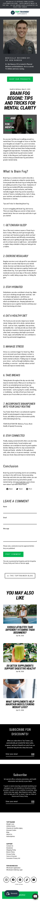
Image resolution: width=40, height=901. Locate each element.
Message (6, 529)
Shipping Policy (11, 850)
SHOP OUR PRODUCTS (20, 79)
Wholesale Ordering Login (14, 870)
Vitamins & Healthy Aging (14, 828)
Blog (7, 832)
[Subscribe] (32, 754)
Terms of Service (20, 563)
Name (5, 507)
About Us (9, 834)
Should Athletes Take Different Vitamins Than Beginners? (20, 629)
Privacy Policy (7, 563)
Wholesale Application (13, 868)
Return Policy (10, 852)
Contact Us (9, 846)
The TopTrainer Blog (21, 576)
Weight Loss (10, 824)
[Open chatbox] (35, 896)
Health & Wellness (15, 89)
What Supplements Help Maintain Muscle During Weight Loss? (20, 704)
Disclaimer (9, 848)
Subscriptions (10, 836)
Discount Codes (11, 830)
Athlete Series (10, 826)
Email (5, 518)
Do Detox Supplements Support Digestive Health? (20, 667)
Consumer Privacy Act (13, 858)
